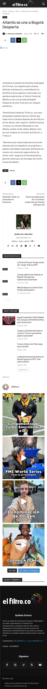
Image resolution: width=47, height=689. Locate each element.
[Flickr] (12, 245)
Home (5, 11)
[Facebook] (12, 40)
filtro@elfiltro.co (20, 641)
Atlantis (12, 170)
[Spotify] (26, 245)
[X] (18, 40)
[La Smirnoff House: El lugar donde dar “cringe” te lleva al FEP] (9, 265)
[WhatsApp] (24, 40)
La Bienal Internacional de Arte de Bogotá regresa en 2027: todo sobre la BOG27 (30, 359)
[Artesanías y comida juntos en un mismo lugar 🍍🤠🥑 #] (23, 545)
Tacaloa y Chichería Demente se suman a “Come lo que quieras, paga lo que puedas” (29, 333)
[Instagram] (17, 245)
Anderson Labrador (15, 34)
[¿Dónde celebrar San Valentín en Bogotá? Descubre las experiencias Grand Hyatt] (9, 278)
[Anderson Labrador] (4, 33)
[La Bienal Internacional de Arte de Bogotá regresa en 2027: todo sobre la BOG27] (9, 360)
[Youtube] (39, 245)
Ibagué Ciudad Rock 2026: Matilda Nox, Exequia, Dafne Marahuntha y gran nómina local (30, 319)
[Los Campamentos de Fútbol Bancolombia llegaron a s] (23, 414)
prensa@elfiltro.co (35, 641)
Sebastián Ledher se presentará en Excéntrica (11, 199)
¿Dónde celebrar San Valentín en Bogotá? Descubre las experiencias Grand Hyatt (30, 277)
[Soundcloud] (21, 245)
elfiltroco (6, 377)
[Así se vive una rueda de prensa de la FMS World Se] (23, 458)
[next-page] (8, 299)
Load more (23, 370)
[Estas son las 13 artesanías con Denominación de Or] (23, 501)
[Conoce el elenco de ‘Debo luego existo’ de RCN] (9, 347)
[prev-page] (4, 299)
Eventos (11, 11)
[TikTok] (30, 245)
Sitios (17, 11)
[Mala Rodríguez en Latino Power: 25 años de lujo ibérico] (9, 290)
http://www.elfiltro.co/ (23, 238)
